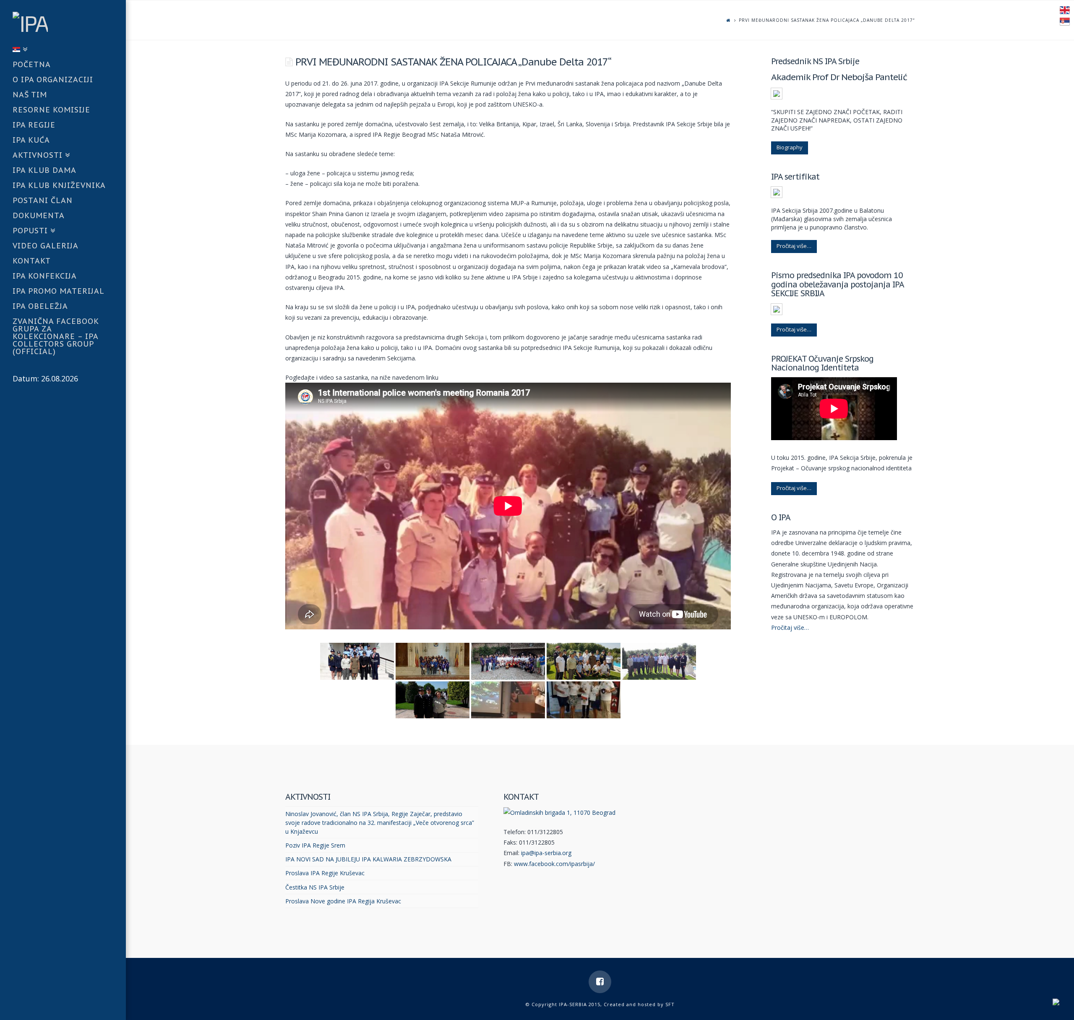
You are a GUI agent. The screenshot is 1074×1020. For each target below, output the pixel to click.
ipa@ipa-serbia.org (546, 853)
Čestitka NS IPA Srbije (314, 887)
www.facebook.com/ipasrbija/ (554, 864)
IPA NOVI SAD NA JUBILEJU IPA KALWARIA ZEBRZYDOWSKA (368, 859)
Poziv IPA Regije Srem (315, 845)
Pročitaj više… (794, 246)
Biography (790, 147)
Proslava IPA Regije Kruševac (325, 873)
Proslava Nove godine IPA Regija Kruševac (343, 901)
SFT (670, 1004)
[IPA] (69, 21)
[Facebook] (600, 981)
